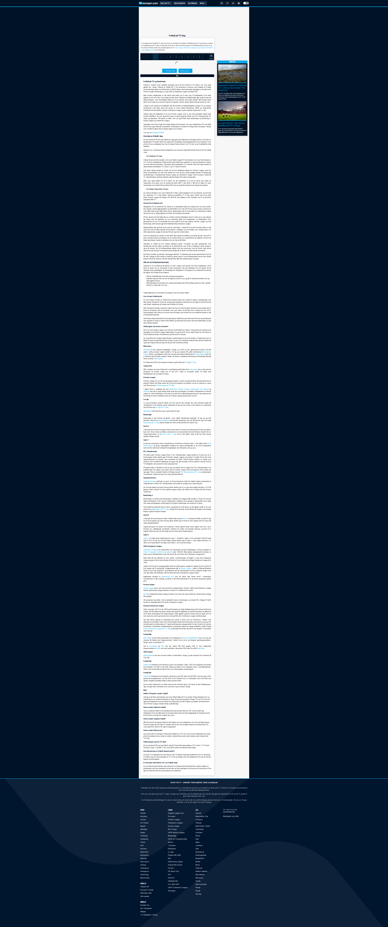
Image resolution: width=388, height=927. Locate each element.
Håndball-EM (173, 881)
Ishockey (143, 816)
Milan (198, 842)
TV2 (186, 362)
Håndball (143, 829)
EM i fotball (172, 829)
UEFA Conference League (178, 887)
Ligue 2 (146, 538)
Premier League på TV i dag (164, 385)
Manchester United (176, 389)
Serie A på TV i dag (169, 434)
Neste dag (184, 71)
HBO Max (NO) (146, 893)
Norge (198, 887)
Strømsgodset (201, 855)
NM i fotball (147, 638)
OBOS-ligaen (158, 359)
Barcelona (199, 878)
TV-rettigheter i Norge (148, 915)
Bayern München (163, 420)
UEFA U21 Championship (177, 839)
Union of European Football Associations (157, 552)
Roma (198, 836)
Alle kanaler (144, 896)
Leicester (199, 832)
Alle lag (198, 894)
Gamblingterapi (229, 812)
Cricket (143, 820)
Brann (198, 865)
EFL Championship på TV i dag (190, 472)
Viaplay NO (144, 887)
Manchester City (196, 389)
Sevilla (145, 594)
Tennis (142, 842)
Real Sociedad (201, 884)
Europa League (200, 48)
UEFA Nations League (176, 832)
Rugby (142, 832)
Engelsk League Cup (176, 813)
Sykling (143, 865)
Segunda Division (149, 481)
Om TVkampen (146, 908)
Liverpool (187, 389)
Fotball (143, 813)
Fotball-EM (147, 676)
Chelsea (146, 391)
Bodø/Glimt (201, 648)
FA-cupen (171, 816)
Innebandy (144, 839)
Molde (158, 648)
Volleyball (144, 836)
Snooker (143, 849)
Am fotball (144, 823)
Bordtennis (144, 855)
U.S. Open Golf (173, 884)
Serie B (184, 519)
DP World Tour (173, 871)
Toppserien (193, 369)
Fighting (143, 858)
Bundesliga (172, 836)
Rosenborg (153, 646)
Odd (162, 646)
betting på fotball (158, 133)
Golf (142, 845)
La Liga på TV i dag (161, 407)
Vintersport (144, 868)
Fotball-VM (147, 665)
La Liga (170, 852)
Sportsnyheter (179, 3)
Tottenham (200, 829)
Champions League (190, 48)
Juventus (199, 845)
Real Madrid (147, 411)
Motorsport (144, 862)
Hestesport (144, 871)
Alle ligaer (172, 891)
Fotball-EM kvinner (175, 865)
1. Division (172, 845)
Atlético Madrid (201, 871)
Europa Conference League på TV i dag (156, 629)
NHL (169, 858)
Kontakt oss (144, 905)
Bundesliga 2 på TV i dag (160, 509)
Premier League (178, 48)
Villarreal (199, 868)
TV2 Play (193, 362)
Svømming (144, 875)
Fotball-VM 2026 (174, 855)
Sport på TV (165, 3)
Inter (197, 839)
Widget (143, 912)
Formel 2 (171, 878)
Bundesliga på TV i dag (151, 423)
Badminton (144, 852)
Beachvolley (145, 878)
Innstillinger (192, 3)
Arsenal (206, 389)
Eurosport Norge (146, 890)
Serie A (170, 842)
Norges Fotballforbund (190, 638)
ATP (169, 875)
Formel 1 (171, 868)
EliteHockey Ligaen (175, 862)
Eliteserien (151, 50)
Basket (143, 826)
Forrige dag (170, 71)
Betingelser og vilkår (231, 816)
